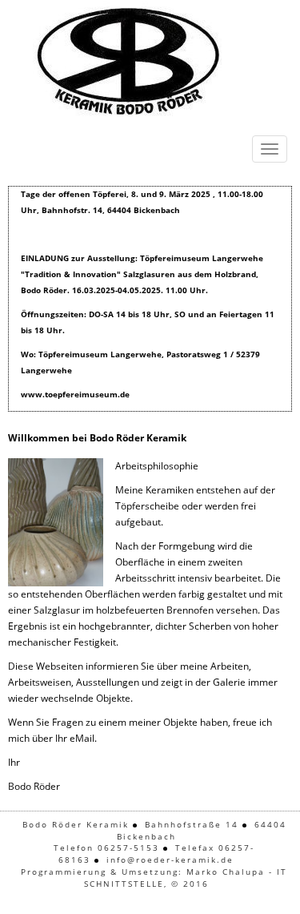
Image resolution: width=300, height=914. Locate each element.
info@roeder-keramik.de (170, 860)
